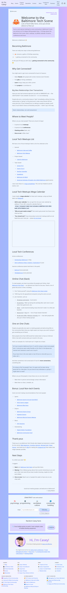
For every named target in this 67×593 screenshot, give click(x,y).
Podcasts (52, 3)
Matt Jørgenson (25, 445)
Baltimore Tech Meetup (23, 153)
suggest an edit (54, 14)
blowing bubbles (29, 553)
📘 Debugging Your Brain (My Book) (56, 578)
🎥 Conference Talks (8, 566)
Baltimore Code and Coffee (24, 150)
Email (19, 510)
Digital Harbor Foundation (24, 430)
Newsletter (28, 3)
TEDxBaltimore (19, 273)
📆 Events (5, 571)
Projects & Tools (22, 3)
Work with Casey (58, 3)
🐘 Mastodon (58, 568)
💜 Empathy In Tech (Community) (10, 578)
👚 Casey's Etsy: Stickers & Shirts (26, 573)
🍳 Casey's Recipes (22, 571)
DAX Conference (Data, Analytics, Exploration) (27, 262)
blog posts (31, 551)
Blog (12, 3)
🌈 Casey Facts (21, 568)
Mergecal (20, 198)
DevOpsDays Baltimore (21, 260)
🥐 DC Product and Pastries (31, 578)
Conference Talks (46, 3)
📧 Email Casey (58, 564)
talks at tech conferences (37, 550)
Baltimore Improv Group (24, 411)
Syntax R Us (20, 166)
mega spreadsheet (29, 184)
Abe (28, 447)
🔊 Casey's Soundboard (23, 566)
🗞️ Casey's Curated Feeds (44, 568)
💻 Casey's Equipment (43, 566)
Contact (34, 3)
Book (40, 3)
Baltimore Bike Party (22, 405)
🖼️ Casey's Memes (22, 564)
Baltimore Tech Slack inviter (39, 291)
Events (16, 3)
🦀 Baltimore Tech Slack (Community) (7, 585)
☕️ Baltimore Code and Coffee (31, 580)
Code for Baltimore (22, 159)
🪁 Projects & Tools (43, 564)
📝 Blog (5, 564)
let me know (37, 218)
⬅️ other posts (13, 11)
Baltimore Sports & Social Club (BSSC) (27, 399)
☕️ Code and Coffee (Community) (10, 580)
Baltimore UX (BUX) (22, 177)
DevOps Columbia (22, 171)
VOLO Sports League (22, 402)
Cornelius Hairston (35, 445)
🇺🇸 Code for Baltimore (29, 582)
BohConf (17, 270)
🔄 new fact (51, 527)
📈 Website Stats (42, 571)
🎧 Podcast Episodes (8, 568)
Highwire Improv (21, 414)
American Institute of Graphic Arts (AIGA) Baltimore (31, 180)
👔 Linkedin (58, 571)
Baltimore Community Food (24, 433)
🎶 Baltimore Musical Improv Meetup (31, 587)
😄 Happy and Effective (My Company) (53, 581)
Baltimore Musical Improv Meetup (26, 417)
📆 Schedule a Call (59, 566)
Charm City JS (20, 168)
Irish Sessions (21, 423)
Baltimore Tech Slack (18, 285)
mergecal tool (42, 447)
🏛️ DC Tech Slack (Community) (9, 582)
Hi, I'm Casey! (4, 3)
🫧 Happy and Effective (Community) (56, 584)
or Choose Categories (44, 513)
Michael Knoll (44, 445)
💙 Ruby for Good (28, 584)
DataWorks (20, 174)
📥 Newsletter (6, 573)
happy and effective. (47, 544)
